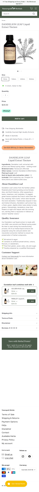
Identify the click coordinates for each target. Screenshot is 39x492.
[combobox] (19, 14)
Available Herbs (9, 436)
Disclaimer (6, 323)
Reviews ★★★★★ (9, 328)
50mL (5, 79)
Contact (5, 432)
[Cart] (31, 8)
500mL (31, 79)
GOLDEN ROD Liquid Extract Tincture (18, 288)
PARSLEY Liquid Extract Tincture (18, 299)
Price (4, 101)
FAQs (4, 425)
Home (3, 20)
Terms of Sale (7, 318)
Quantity (5, 91)
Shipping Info (7, 313)
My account (7, 443)
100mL (13, 79)
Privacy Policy (8, 440)
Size (3, 75)
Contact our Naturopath (10, 256)
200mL (22, 79)
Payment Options (10, 422)
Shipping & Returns (10, 418)
